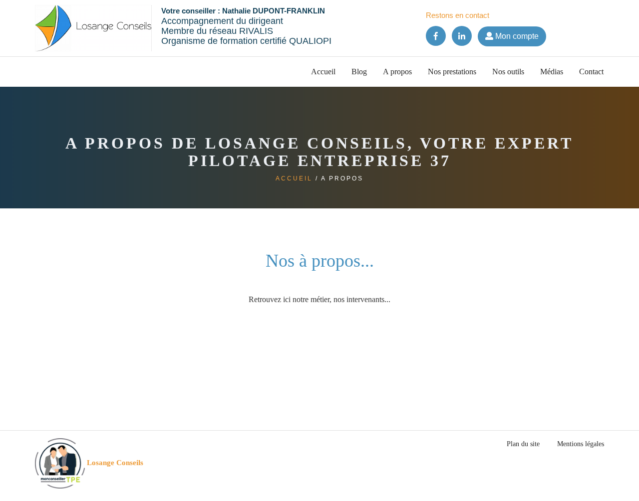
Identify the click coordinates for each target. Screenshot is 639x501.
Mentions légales (580, 444)
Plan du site (523, 444)
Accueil (323, 71)
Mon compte (516, 36)
